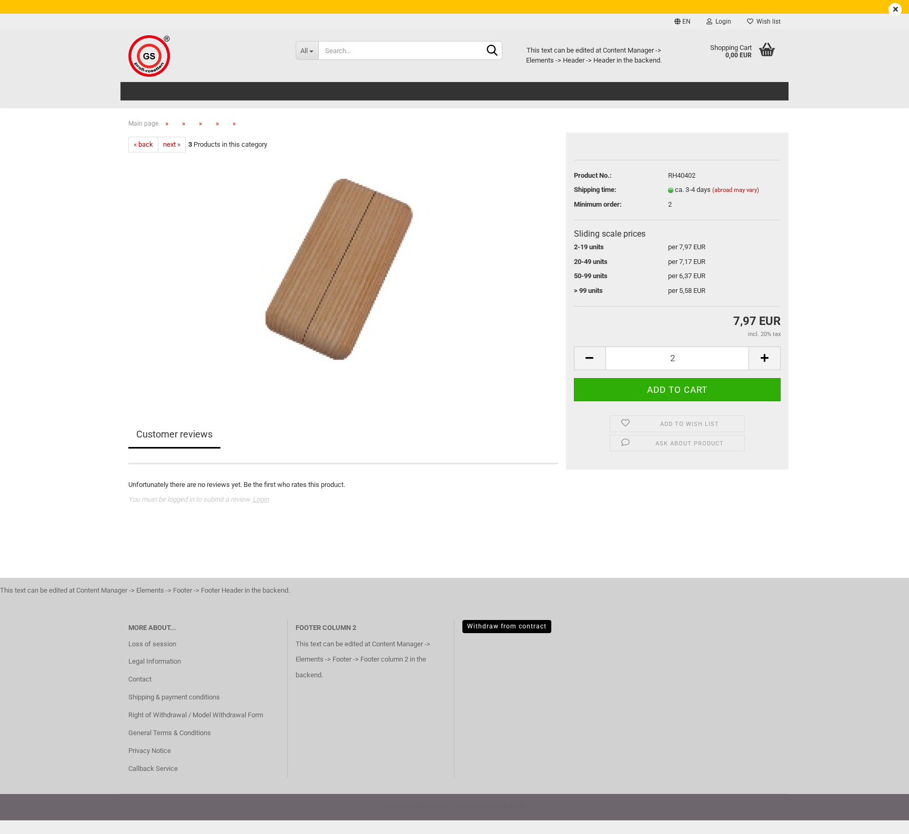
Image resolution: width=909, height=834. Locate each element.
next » (171, 144)
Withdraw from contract (507, 626)
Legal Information (154, 661)
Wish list (767, 21)
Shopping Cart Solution (419, 806)
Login (721, 21)
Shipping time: (595, 190)
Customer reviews (174, 434)
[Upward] (880, 818)
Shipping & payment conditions (174, 697)
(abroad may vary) (735, 190)
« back (143, 144)
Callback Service (153, 768)
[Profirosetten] (204, 55)
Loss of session (152, 644)
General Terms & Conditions (169, 733)
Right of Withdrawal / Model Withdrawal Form (195, 715)
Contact (140, 679)
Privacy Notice (149, 751)
